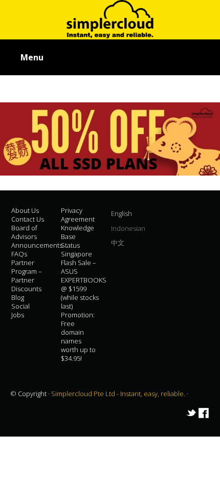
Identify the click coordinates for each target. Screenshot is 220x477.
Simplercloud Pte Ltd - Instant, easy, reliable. (119, 393)
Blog (17, 297)
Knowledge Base (77, 232)
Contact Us (27, 219)
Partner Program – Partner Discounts (26, 275)
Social (20, 306)
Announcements (36, 245)
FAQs (19, 253)
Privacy (71, 210)
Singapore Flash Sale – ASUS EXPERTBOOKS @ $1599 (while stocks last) (83, 280)
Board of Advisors (24, 232)
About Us (25, 210)
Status (70, 245)
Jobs (17, 314)
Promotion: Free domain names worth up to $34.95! (78, 336)
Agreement (78, 219)
